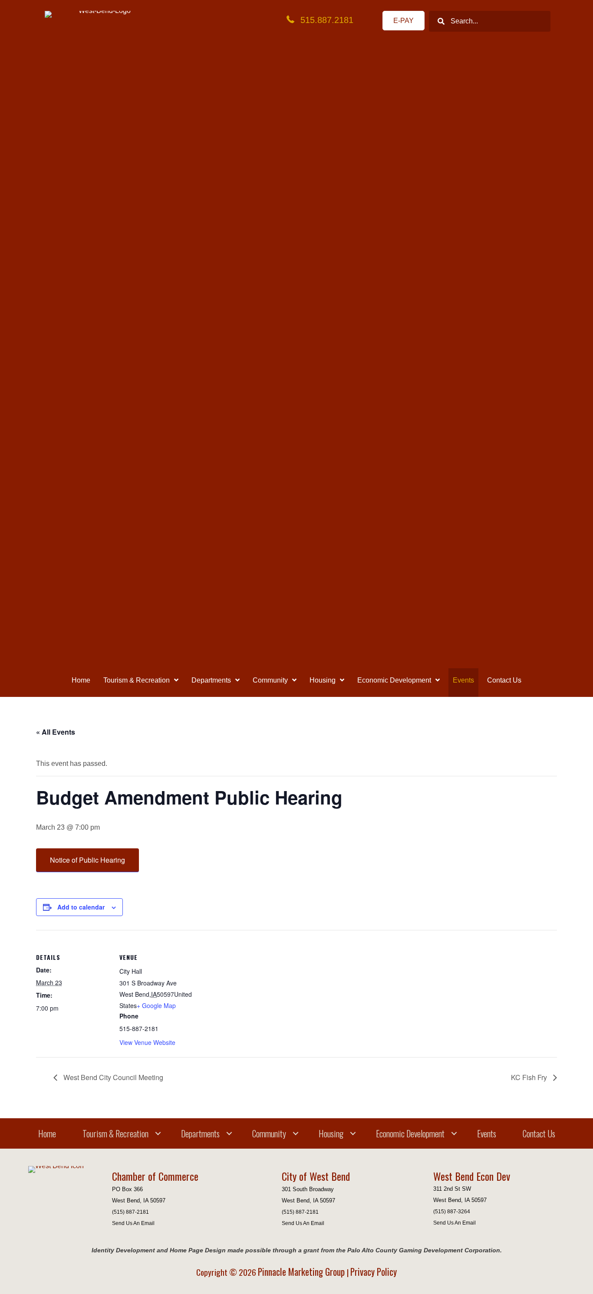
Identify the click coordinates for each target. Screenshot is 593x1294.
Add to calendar (81, 907)
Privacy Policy (373, 1271)
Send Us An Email (133, 1223)
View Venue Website (147, 1042)
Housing (331, 1133)
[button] (158, 1133)
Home (47, 1133)
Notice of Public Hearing (87, 860)
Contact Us (539, 1133)
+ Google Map (156, 1005)
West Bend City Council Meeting (112, 1077)
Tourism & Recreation (115, 1133)
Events (486, 1133)
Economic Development (410, 1133)
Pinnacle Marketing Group (302, 1271)
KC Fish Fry (530, 1077)
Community (269, 1133)
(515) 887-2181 (130, 1212)
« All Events (55, 732)
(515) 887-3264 (451, 1211)
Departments (200, 1133)
